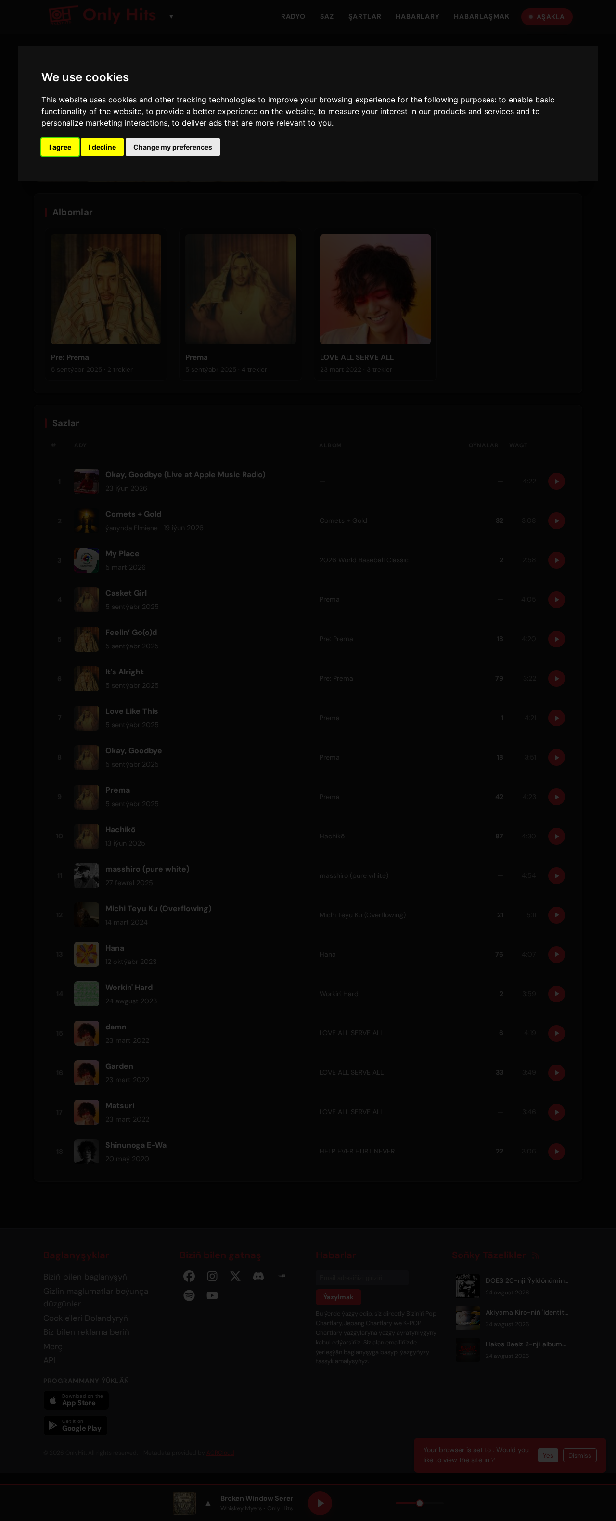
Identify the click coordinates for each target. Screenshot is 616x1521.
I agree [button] (60, 147)
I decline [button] (102, 147)
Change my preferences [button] (172, 147)
